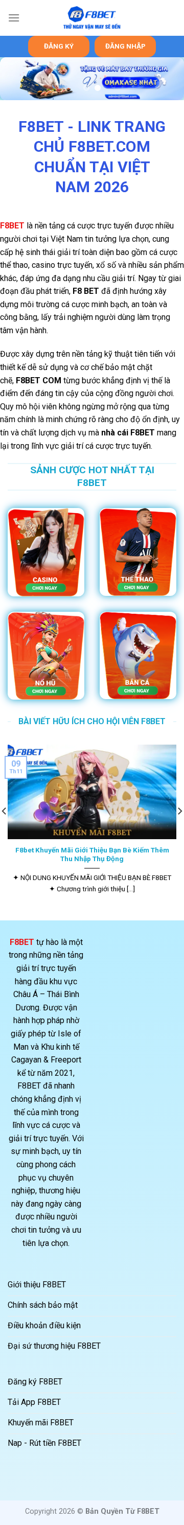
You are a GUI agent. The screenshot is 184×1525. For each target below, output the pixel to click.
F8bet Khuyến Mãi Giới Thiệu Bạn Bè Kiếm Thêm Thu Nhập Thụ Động (92, 854)
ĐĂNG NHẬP (125, 46)
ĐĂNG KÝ (59, 46)
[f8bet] (92, 18)
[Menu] (14, 17)
